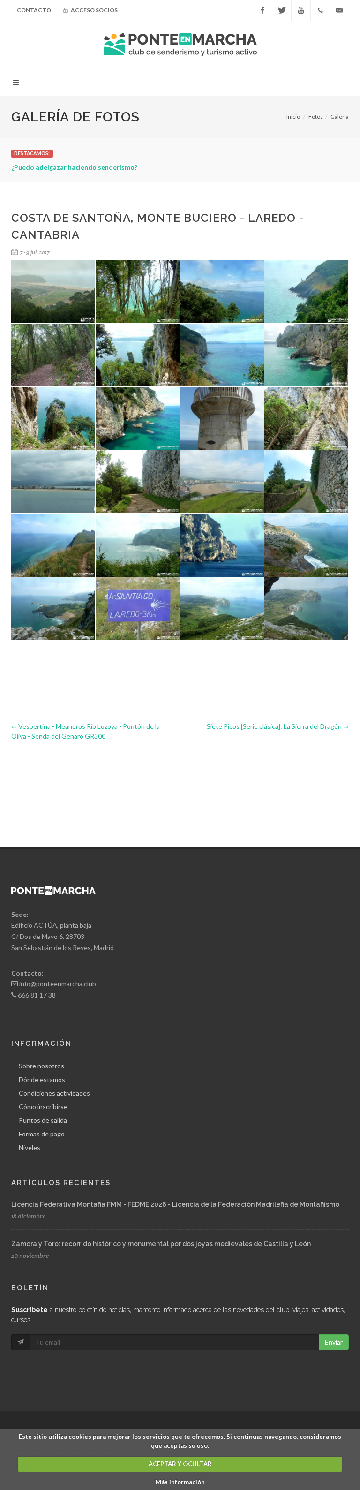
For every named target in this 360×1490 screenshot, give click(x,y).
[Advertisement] (181, 785)
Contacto (34, 10)
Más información (180, 1482)
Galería (339, 116)
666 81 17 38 (37, 995)
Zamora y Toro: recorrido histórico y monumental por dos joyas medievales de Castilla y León (161, 1244)
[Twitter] (281, 10)
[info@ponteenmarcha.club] (339, 10)
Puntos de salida (43, 1120)
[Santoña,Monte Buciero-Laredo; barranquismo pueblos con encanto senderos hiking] (306, 292)
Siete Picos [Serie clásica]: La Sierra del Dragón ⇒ (278, 726)
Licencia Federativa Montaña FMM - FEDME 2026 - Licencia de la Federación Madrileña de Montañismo (175, 1204)
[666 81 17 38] (320, 10)
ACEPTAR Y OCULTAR (180, 1463)
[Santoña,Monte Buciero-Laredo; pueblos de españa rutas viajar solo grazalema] (138, 292)
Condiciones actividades (54, 1093)
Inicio (293, 116)
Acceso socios (94, 10)
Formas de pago (42, 1134)
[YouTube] (301, 10)
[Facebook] (262, 10)
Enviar (334, 1342)
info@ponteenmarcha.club (57, 984)
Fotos (315, 116)
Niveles (29, 1147)
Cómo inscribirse (43, 1107)
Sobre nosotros (41, 1066)
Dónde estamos (42, 1079)
